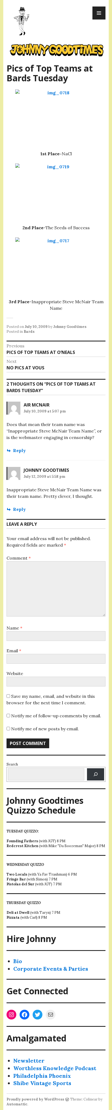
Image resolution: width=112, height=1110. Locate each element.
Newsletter (29, 1060)
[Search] (95, 774)
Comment (19, 558)
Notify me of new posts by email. (45, 728)
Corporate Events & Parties (50, 968)
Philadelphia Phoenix (42, 1075)
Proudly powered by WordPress (35, 1099)
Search (12, 764)
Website (15, 673)
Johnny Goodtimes (69, 326)
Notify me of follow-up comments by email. (56, 715)
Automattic (17, 1104)
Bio (17, 961)
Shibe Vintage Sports (42, 1083)
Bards (29, 331)
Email (14, 650)
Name (14, 628)
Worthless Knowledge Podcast (54, 1068)
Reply (19, 450)
